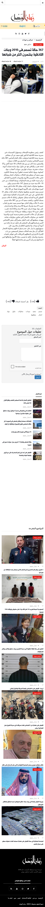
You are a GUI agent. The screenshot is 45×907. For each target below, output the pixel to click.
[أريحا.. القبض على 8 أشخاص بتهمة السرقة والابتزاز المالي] (22, 682)
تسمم (40, 311)
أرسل (38, 377)
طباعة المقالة (5, 61)
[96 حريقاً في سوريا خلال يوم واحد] (37, 439)
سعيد (34, 311)
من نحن (35, 898)
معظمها (33, 315)
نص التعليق (37, 346)
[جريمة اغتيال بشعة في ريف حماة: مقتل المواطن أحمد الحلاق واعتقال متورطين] (22, 795)
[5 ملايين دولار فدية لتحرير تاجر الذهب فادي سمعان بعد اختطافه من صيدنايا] (22, 563)
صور (15, 898)
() (33, 301)
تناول (13, 311)
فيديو (19, 898)
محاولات (20, 311)
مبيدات (28, 311)
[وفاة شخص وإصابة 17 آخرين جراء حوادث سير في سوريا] (37, 449)
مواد (8, 311)
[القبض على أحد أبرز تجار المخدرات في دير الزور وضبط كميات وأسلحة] (37, 459)
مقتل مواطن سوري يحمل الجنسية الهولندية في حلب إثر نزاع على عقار (22, 765)
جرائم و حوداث (27, 40)
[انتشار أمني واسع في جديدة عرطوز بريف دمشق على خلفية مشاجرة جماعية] (37, 417)
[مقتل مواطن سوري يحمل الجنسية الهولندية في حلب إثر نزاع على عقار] (22, 758)
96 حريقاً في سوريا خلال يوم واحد (21, 432)
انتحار (40, 315)
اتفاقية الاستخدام (26, 898)
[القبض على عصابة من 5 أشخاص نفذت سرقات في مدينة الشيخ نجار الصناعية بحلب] (22, 719)
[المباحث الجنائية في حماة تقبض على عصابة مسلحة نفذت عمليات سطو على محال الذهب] (22, 835)
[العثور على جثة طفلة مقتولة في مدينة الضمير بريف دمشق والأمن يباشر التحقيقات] (22, 642)
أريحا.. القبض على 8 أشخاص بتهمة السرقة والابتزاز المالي (26, 689)
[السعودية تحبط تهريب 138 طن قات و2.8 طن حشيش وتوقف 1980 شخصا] (22, 603)
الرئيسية (39, 40)
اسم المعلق (37, 337)
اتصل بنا (10, 898)
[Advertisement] (22, 126)
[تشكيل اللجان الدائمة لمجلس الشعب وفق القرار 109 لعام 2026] (37, 407)
